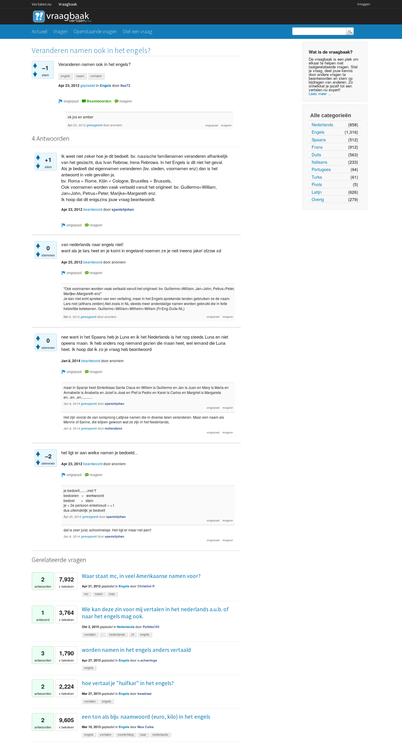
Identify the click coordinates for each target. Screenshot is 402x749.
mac (112, 594)
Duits (316, 155)
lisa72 (125, 85)
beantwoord (92, 209)
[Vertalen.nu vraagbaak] (63, 15)
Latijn (317, 192)
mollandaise (113, 428)
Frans (317, 147)
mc (86, 594)
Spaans (319, 139)
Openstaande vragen (95, 31)
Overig (318, 199)
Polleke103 (151, 626)
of (132, 634)
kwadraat (144, 693)
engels (65, 76)
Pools (317, 184)
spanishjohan (123, 209)
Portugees (321, 169)
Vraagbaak (68, 4)
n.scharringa (147, 660)
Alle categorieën (330, 115)
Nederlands (322, 124)
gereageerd (94, 125)
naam (80, 76)
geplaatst (87, 85)
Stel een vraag (137, 31)
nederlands (117, 634)
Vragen (60, 31)
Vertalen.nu (42, 4)
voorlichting (125, 734)
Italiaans (319, 162)
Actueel (39, 31)
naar (143, 734)
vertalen (96, 76)
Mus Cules (145, 727)
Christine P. (146, 586)
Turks (317, 177)
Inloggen (363, 4)
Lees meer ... (320, 93)
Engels (318, 132)
